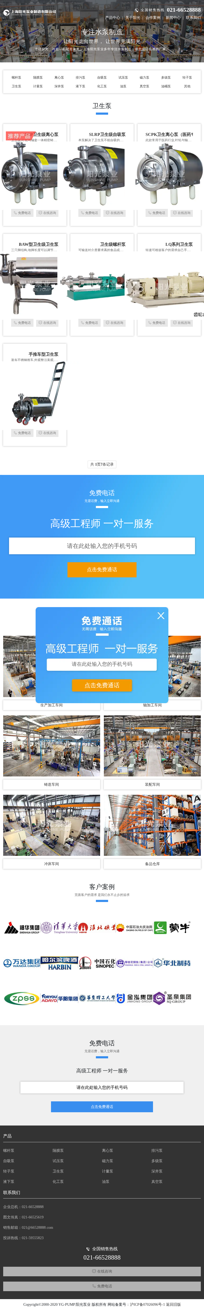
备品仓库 (152, 864)
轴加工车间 (152, 705)
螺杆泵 (16, 77)
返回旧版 (173, 1305)
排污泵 (80, 77)
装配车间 (152, 785)
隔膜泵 (38, 77)
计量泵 (38, 86)
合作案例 (153, 18)
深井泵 (59, 86)
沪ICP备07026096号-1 (147, 1305)
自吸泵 (102, 77)
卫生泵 (16, 86)
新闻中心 (173, 18)
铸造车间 (51, 785)
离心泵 (59, 77)
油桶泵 (166, 86)
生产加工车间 (51, 705)
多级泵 (166, 77)
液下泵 (80, 86)
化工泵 (102, 86)
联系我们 (193, 18)
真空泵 (144, 86)
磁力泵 (144, 77)
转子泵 (187, 77)
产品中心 (112, 18)
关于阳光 (132, 18)
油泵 (123, 86)
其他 (187, 86)
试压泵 (123, 77)
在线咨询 (49, 213)
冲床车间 (51, 864)
